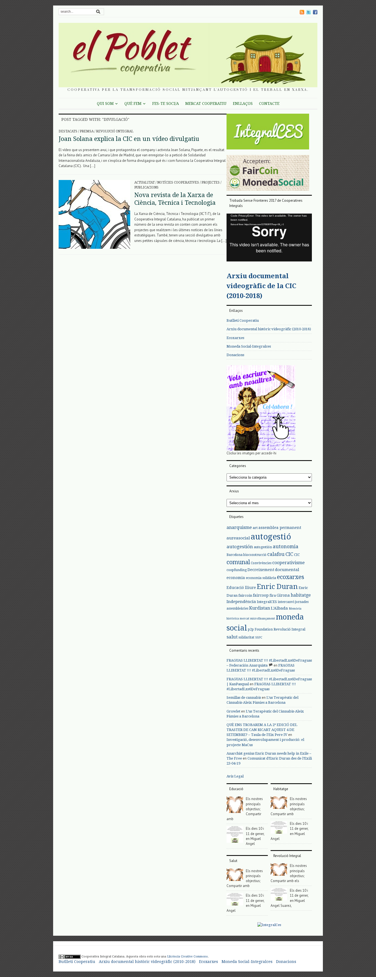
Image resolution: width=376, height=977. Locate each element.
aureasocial (238, 538)
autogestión (240, 546)
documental (287, 569)
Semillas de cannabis (244, 697)
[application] (269, 237)
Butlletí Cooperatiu (243, 320)
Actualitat (144, 182)
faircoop (261, 595)
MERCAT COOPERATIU (206, 103)
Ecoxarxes (235, 338)
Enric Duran (277, 587)
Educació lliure (241, 587)
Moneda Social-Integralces (249, 346)
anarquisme (239, 527)
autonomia (285, 546)
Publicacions (146, 187)
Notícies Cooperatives (178, 182)
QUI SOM (105, 103)
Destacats (68, 131)
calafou (276, 554)
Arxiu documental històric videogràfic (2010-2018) (269, 329)
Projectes (210, 182)
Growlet (233, 711)
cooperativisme (288, 562)
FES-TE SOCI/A (165, 103)
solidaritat (246, 637)
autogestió (271, 536)
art (255, 528)
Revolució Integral (114, 131)
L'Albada (279, 608)
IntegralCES (267, 602)
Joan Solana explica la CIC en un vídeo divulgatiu (129, 138)
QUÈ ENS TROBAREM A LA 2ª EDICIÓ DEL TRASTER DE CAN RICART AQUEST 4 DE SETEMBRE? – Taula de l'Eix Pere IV (262, 730)
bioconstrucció (254, 555)
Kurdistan (259, 608)
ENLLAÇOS (243, 103)
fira (272, 595)
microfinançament (262, 618)
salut (232, 637)
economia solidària (261, 578)
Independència (241, 601)
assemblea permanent (279, 527)
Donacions (235, 355)
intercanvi (286, 602)
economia (236, 577)
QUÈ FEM (132, 103)
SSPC (258, 637)
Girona (283, 595)
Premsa (87, 131)
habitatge (301, 595)
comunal (238, 562)
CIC (289, 554)
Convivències (261, 563)
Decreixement (260, 569)
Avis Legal (235, 776)
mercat (244, 618)
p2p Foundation (260, 629)
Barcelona (235, 555)
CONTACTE (269, 103)
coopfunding (237, 570)
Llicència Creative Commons (187, 956)
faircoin (245, 595)
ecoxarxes (290, 577)
